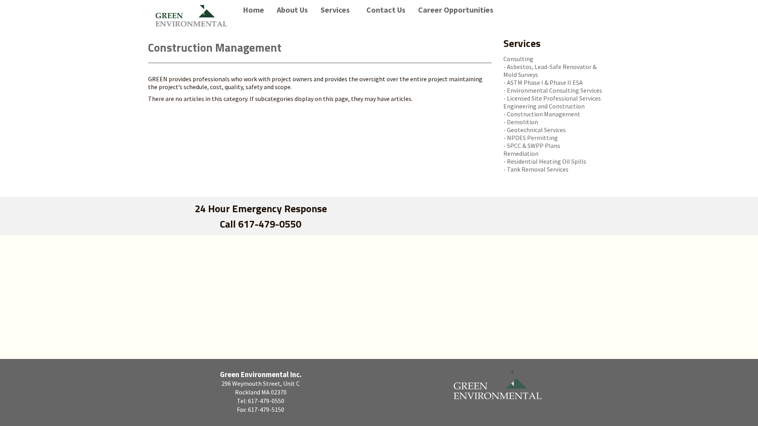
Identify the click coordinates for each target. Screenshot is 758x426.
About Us (292, 10)
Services (335, 10)
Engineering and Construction (544, 106)
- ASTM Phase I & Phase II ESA (543, 82)
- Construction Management (541, 114)
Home (253, 10)
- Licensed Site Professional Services (552, 98)
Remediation (520, 153)
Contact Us (385, 10)
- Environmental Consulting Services (552, 90)
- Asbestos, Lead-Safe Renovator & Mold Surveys (550, 70)
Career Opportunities (455, 10)
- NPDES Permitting (530, 138)
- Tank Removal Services (535, 169)
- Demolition (520, 122)
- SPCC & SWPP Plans (531, 145)
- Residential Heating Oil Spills (544, 161)
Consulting (518, 59)
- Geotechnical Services (534, 130)
